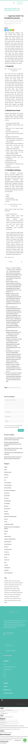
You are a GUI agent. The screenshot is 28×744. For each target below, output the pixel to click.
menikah (14, 592)
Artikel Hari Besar (19, 20)
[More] (13, 30)
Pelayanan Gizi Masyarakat (9, 539)
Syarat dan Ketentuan (8, 693)
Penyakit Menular (7, 544)
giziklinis (6, 584)
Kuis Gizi (6, 519)
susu (16, 600)
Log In (1, 732)
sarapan (6, 600)
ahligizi (10, 580)
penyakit (17, 596)
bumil (19, 580)
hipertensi (17, 584)
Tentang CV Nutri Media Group (10, 666)
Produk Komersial (7, 549)
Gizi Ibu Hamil (7, 495)
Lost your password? (8, 716)
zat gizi (19, 600)
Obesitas (6, 531)
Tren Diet (6, 565)
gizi (18, 387)
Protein (5, 557)
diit (11, 582)
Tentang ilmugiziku (7, 669)
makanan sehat (7, 590)
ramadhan (15, 598)
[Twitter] (8, 30)
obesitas (6, 596)
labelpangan (7, 588)
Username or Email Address (6, 710)
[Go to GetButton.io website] (25, 742)
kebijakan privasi (16, 729)
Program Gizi (7, 554)
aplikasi (5, 467)
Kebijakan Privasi (7, 689)
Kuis (4, 671)
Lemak (5, 521)
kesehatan (10, 586)
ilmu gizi (6, 586)
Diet (5, 480)
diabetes (6, 582)
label (17, 586)
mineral (5, 594)
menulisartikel (19, 592)
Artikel (5, 674)
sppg (9, 600)
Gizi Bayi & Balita (7, 487)
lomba (18, 588)
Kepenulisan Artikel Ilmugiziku (10, 21)
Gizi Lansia (6, 498)
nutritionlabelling (16, 594)
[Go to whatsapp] (25, 740)
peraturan (6, 546)
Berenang (6, 474)
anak (13, 580)
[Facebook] (5, 30)
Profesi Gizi (6, 552)
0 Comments (18, 23)
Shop (5, 677)
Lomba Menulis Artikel (8, 524)
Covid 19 (6, 477)
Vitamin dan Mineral (8, 572)
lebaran (14, 588)
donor (9, 387)
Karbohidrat (6, 513)
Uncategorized (7, 567)
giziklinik (21, 582)
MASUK (20, 2)
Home (5, 664)
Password (2, 711)
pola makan (6, 598)
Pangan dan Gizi (7, 536)
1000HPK (6, 580)
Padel (5, 533)
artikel (14, 20)
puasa (11, 598)
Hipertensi (6, 506)
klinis (14, 586)
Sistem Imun (6, 559)
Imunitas (6, 511)
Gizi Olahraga (7, 503)
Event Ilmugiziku (7, 482)
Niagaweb (24, 704)
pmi (20, 387)
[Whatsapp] (10, 30)
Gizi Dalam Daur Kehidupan (9, 490)
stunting (13, 600)
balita (16, 580)
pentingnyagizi (12, 596)
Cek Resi (5, 686)
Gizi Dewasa (6, 493)
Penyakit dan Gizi (7, 541)
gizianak (16, 582)
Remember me (4, 713)
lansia (11, 588)
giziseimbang (12, 584)
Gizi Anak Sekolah (8, 485)
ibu (20, 584)
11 (6, 25)
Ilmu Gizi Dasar (7, 508)
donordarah (14, 387)
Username (2, 720)
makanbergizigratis (15, 590)
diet (9, 582)
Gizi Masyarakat (7, 500)
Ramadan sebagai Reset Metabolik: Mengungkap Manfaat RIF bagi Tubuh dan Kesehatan (12, 444)
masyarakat (6, 592)
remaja (19, 598)
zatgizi (5, 602)
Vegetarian (6, 570)
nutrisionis (10, 594)
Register (1, 716)
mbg (11, 592)
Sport (5, 562)
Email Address (3, 722)
